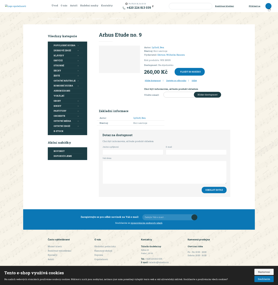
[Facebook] (153, 6)
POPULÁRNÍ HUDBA (64, 45)
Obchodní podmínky (105, 246)
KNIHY (57, 106)
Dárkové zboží (62, 50)
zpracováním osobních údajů (146, 222)
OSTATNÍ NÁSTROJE (65, 80)
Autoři (73, 5)
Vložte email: (151, 94)
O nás (64, 5)
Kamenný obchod (103, 250)
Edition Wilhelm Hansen (171, 54)
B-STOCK (58, 131)
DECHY (57, 70)
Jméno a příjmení (111, 147)
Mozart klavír (55, 246)
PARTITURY (60, 110)
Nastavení (264, 271)
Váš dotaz (107, 158)
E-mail (169, 147)
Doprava (98, 255)
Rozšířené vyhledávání (59, 250)
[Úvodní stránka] (15, 5)
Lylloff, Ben (158, 47)
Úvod (55, 5)
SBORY (57, 100)
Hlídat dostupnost (207, 94)
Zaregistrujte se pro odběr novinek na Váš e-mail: (110, 216)
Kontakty (107, 5)
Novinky (59, 151)
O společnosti (101, 259)
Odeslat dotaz (214, 190)
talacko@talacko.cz (159, 262)
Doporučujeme (63, 156)
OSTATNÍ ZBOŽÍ (62, 126)
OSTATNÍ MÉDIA (62, 121)
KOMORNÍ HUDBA (63, 85)
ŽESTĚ (57, 75)
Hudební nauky (89, 5)
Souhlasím (264, 279)
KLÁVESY (59, 55)
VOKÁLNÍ (59, 95)
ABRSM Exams (62, 90)
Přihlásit (194, 217)
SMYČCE (58, 60)
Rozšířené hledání (224, 6)
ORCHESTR (59, 116)
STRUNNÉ (59, 65)
